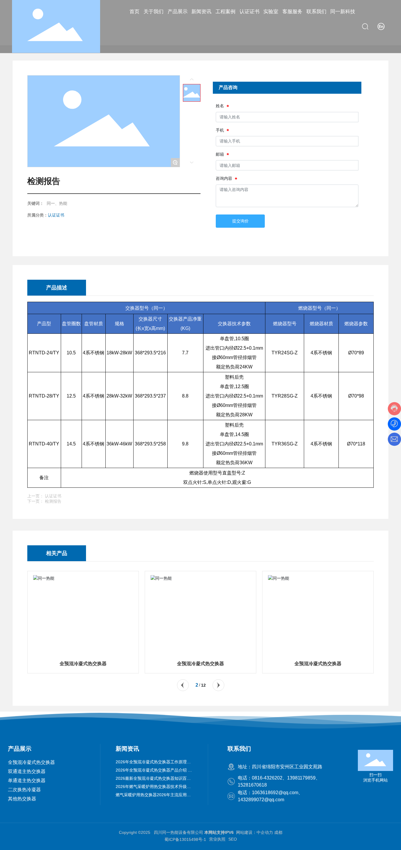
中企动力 (265, 832)
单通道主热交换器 (27, 780)
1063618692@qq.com (275, 792)
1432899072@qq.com (261, 799)
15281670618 (252, 784)
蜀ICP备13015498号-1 (185, 839)
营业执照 (217, 839)
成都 (278, 832)
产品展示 (19, 748)
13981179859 (301, 777)
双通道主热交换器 (27, 771)
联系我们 (239, 748)
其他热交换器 (22, 798)
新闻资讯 (127, 748)
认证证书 (56, 215)
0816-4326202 (267, 777)
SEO (232, 839)
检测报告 (53, 501)
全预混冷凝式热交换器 (83, 663)
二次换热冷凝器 (24, 789)
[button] (183, 685)
